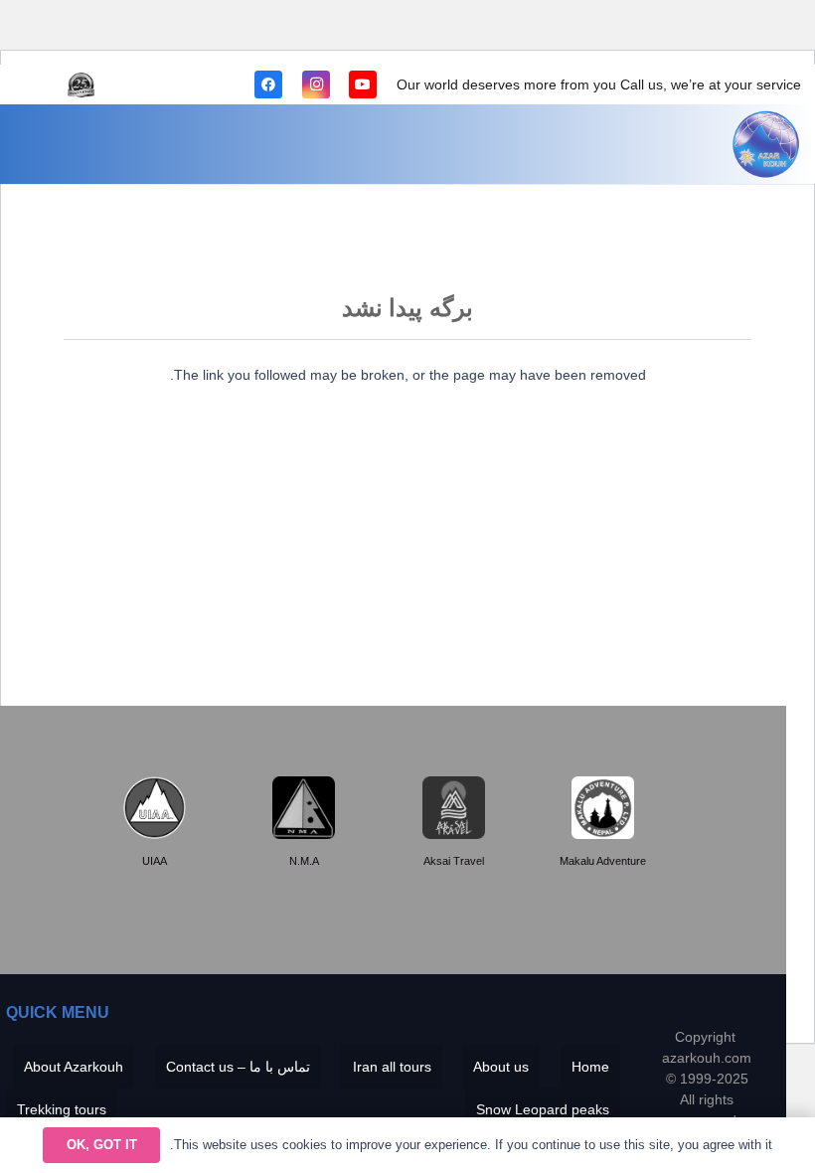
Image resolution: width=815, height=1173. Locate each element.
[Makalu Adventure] (602, 807)
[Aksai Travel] (453, 807)
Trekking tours (61, 1109)
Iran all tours (392, 1067)
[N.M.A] (303, 807)
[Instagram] (316, 84)
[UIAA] (154, 807)
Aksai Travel (453, 861)
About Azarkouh (73, 1067)
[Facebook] (268, 84)
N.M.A (304, 861)
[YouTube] (363, 84)
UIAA (154, 861)
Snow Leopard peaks (542, 1109)
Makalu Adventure (603, 861)
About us (501, 1067)
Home (590, 1067)
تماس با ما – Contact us (238, 1067)
